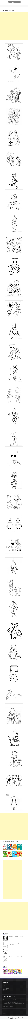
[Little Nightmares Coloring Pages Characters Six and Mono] (14, 780)
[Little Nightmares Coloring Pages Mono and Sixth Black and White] (14, 245)
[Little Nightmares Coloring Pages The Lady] (14, 223)
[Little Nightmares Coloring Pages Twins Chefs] (14, 523)
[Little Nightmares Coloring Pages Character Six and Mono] (14, 587)
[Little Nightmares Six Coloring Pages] (14, 609)
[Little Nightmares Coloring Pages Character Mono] (14, 330)
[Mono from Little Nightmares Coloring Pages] (14, 630)
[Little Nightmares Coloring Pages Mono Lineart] (14, 266)
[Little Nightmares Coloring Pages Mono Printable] (14, 373)
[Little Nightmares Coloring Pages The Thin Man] (14, 180)
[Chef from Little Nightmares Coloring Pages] (14, 651)
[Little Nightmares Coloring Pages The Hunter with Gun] (14, 737)
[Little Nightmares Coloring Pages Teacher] (14, 480)
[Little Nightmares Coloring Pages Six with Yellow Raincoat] (14, 801)
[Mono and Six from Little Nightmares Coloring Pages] (14, 352)
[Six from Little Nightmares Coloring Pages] (14, 416)
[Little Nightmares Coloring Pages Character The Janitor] (14, 502)
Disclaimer (5, 1010)
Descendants (5, 987)
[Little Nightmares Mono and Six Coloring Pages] (14, 309)
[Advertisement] (14, 26)
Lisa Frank (5, 989)
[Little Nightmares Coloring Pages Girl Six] (14, 759)
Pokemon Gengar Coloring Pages (15, 950)
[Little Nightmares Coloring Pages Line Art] (14, 52)
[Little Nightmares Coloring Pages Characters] (14, 287)
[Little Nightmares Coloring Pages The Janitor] (14, 694)
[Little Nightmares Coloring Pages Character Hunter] (14, 716)
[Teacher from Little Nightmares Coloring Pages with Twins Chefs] (14, 116)
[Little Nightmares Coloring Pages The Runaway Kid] (14, 202)
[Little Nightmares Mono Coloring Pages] (14, 459)
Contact (4, 1013)
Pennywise (5, 992)
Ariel (4, 985)
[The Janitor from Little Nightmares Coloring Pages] (14, 544)
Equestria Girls (6, 988)
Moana (4, 990)
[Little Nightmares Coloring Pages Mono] (14, 673)
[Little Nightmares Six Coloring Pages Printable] (14, 137)
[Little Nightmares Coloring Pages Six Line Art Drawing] (14, 73)
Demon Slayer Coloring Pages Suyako (16, 936)
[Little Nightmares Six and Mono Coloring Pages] (14, 394)
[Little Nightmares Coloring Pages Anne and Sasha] (14, 95)
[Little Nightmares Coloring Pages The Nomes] (14, 566)
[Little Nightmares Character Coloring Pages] (14, 159)
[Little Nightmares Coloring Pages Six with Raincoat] (14, 437)
